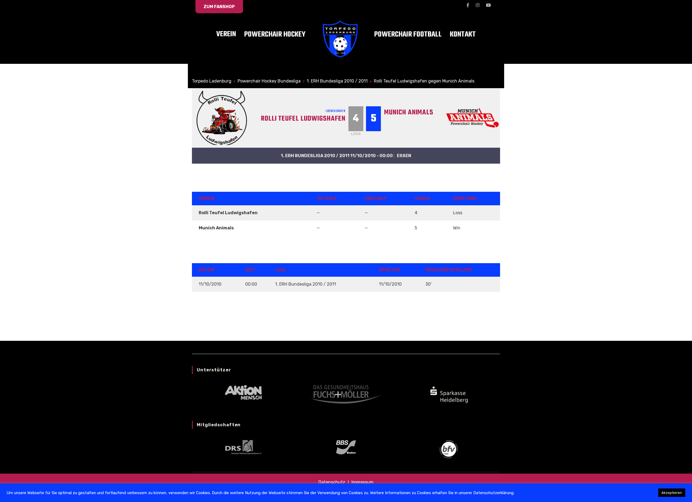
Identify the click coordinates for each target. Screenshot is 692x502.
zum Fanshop (219, 6)
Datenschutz (331, 482)
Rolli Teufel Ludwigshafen (303, 118)
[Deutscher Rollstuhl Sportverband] (243, 447)
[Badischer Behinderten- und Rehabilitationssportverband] (345, 447)
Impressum (362, 482)
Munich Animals (408, 112)
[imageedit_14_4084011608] (448, 394)
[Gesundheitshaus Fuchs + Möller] (346, 394)
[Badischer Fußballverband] (449, 448)
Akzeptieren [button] (671, 493)
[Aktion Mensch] (243, 392)
